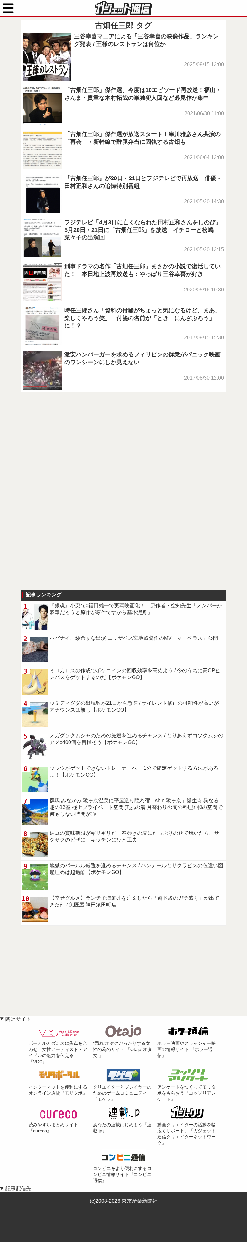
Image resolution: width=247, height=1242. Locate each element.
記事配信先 (18, 1188)
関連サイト (18, 1019)
